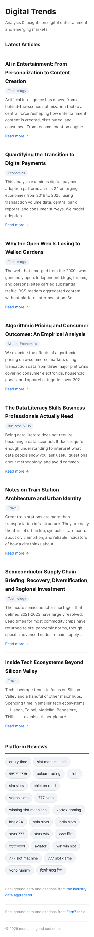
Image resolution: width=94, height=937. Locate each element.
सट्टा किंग (65, 834)
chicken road (45, 785)
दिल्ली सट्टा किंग (51, 870)
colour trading (49, 773)
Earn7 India (76, 912)
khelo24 (16, 822)
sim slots (16, 785)
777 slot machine (23, 858)
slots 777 (16, 834)
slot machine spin (52, 761)
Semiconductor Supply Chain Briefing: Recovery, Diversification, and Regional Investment (47, 580)
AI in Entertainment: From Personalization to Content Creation (37, 72)
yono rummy (19, 870)
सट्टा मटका (17, 846)
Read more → (17, 136)
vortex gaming (68, 809)
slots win (41, 834)
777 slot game (60, 858)
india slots (67, 822)
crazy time (18, 761)
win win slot (66, 846)
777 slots (46, 797)
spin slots (41, 822)
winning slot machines (27, 809)
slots (74, 773)
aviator (40, 846)
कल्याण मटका (18, 773)
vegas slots (18, 797)
